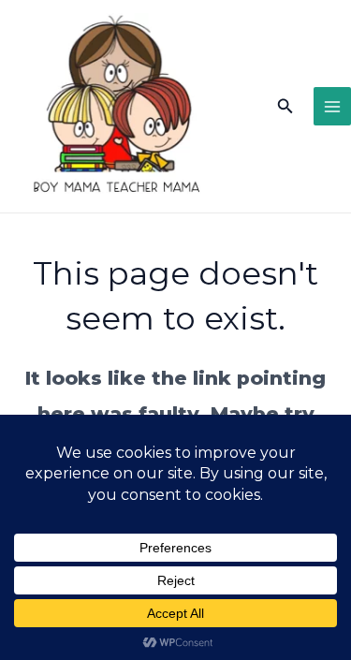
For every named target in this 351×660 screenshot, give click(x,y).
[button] (285, 107)
